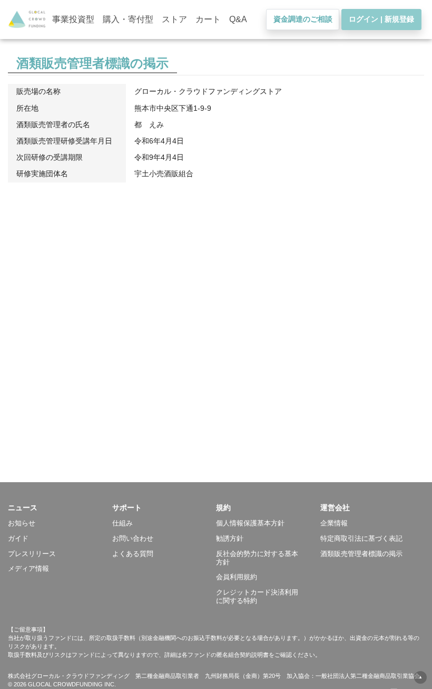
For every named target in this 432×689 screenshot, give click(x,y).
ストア (174, 19)
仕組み (122, 523)
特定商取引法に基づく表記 (361, 538)
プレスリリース (32, 554)
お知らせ (21, 523)
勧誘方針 (229, 538)
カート (208, 19)
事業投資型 (73, 19)
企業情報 (334, 523)
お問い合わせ (132, 538)
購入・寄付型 (128, 19)
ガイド (18, 538)
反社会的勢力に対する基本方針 (257, 558)
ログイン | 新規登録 (381, 19)
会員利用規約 (236, 577)
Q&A (238, 19)
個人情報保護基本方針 (250, 523)
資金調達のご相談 (302, 19)
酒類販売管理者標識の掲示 (361, 554)
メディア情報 (28, 568)
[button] (60, 507)
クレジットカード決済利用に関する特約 (257, 596)
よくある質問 (132, 554)
